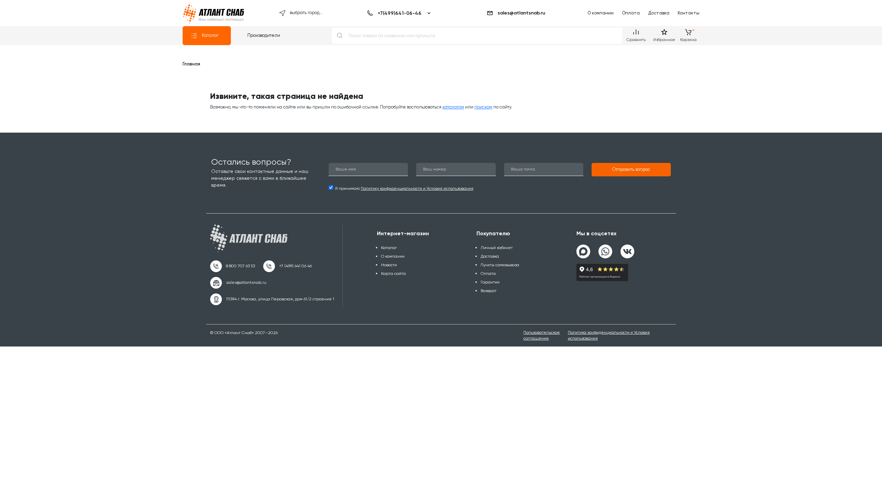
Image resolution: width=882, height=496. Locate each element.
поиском (483, 107)
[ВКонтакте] (627, 249)
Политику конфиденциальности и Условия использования (417, 188)
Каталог (210, 35)
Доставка (658, 13)
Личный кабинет (497, 247)
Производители (263, 35)
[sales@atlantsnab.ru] (238, 283)
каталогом (453, 107)
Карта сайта (393, 273)
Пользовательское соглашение (541, 335)
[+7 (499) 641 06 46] (287, 266)
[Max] (583, 251)
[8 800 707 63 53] (232, 266)
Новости (389, 264)
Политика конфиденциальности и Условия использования (609, 335)
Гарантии (490, 282)
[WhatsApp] (605, 249)
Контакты (688, 13)
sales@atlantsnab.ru (521, 13)
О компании (600, 13)
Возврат (488, 290)
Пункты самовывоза (500, 264)
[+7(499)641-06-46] (397, 13)
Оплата (631, 13)
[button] (631, 170)
